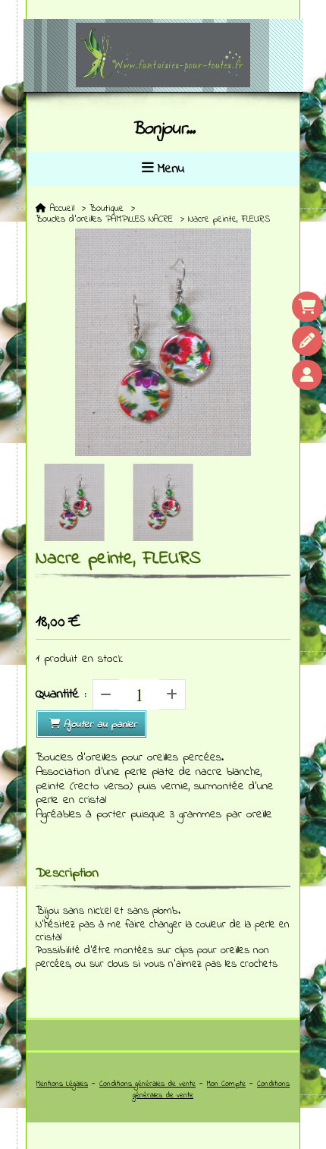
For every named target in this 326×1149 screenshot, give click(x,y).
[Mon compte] (307, 375)
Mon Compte (226, 1084)
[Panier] (307, 306)
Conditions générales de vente (147, 1084)
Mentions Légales (62, 1084)
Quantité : (61, 694)
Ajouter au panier (100, 724)
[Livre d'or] (307, 341)
